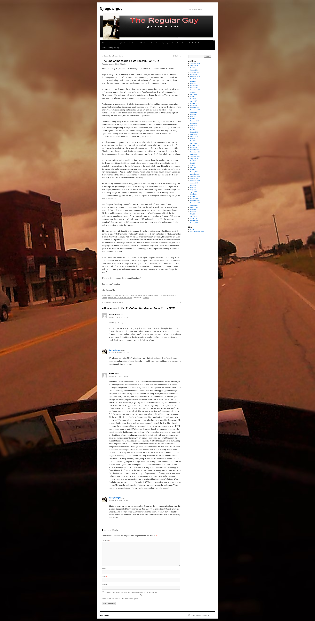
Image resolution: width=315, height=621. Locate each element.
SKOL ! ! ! (177, 56)
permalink (146, 298)
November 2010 (195, 176)
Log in (192, 229)
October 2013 (194, 125)
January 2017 (194, 88)
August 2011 (194, 158)
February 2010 (194, 196)
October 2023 (194, 70)
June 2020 (193, 81)
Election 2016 (154, 295)
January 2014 (194, 123)
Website (105, 584)
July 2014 (193, 114)
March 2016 (193, 96)
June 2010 (193, 187)
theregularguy (115, 349)
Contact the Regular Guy (118, 43)
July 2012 (193, 139)
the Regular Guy (113, 298)
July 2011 (193, 161)
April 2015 (193, 101)
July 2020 (193, 79)
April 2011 (193, 167)
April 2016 (193, 94)
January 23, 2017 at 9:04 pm (118, 501)
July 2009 (193, 209)
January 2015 (194, 105)
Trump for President (125, 298)
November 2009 (195, 203)
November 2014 (195, 110)
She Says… (133, 43)
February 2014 (194, 121)
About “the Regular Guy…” (111, 47)
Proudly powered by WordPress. (200, 615)
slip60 (125, 64)
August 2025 (194, 65)
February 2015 (194, 103)
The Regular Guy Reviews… (198, 43)
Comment (106, 540)
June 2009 (193, 212)
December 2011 (194, 150)
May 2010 (193, 189)
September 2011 (195, 156)
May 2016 (193, 92)
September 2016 (195, 90)
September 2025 (195, 63)
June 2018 (193, 83)
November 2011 (195, 152)
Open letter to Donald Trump (112, 56)
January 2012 (194, 147)
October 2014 (194, 112)
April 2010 (193, 192)
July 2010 (193, 185)
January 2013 (194, 132)
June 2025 (193, 68)
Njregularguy (111, 8)
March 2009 (193, 218)
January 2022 (194, 74)
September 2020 (195, 77)
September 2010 (195, 181)
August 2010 (194, 183)
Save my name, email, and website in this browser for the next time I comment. (131, 592)
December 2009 (194, 201)
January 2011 (194, 172)
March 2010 (193, 194)
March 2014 (193, 119)
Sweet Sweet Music (179, 43)
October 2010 (194, 178)
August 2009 (194, 207)
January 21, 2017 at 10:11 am (119, 353)
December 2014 (194, 108)
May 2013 (193, 127)
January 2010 (194, 198)
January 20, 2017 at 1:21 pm (118, 317)
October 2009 (194, 205)
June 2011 (193, 163)
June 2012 (193, 141)
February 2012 (194, 145)
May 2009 (193, 214)
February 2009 (194, 220)
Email (104, 576)
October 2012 (194, 134)
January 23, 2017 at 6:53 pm (118, 376)
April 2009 (193, 216)
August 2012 (194, 136)
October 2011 (194, 154)
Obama (104, 298)
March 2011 (193, 170)
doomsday (146, 295)
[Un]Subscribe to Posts (197, 232)
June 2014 (193, 116)
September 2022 (195, 72)
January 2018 (194, 85)
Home (104, 43)
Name (104, 569)
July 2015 (193, 99)
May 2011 (193, 165)
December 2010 (194, 174)
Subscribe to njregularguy (160, 43)
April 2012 (193, 143)
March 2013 (193, 130)
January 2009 (194, 223)
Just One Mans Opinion (126, 295)
